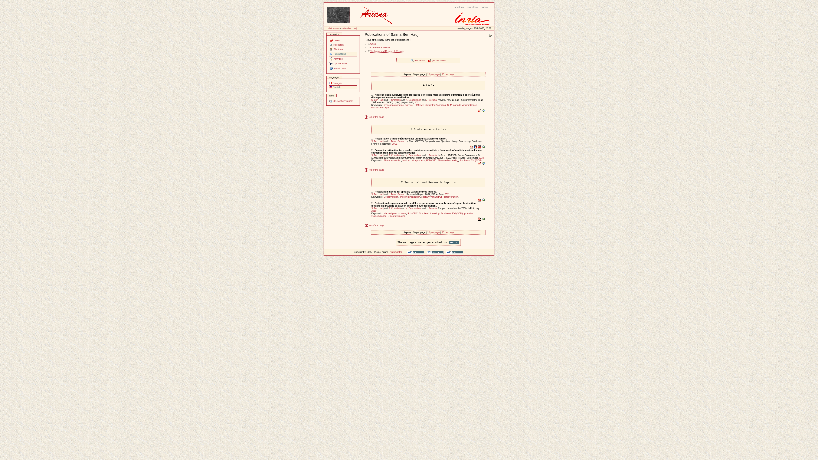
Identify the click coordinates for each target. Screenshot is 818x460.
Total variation (451, 197)
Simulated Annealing (435, 105)
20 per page (433, 74)
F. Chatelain (395, 100)
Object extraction (396, 216)
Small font (459, 7)
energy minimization (410, 197)
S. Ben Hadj (377, 100)
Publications (333, 28)
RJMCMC (419, 105)
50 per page (448, 74)
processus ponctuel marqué (398, 105)
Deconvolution (391, 197)
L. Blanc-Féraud (397, 141)
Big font (484, 7)
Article (373, 44)
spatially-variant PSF (431, 197)
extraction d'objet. (380, 107)
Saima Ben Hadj (349, 28)
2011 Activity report (342, 101)
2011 (417, 102)
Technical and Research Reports (387, 51)
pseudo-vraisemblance (465, 105)
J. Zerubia (431, 100)
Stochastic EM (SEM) (470, 160)
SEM (449, 105)
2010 (481, 158)
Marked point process (413, 160)
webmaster (396, 252)
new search (420, 60)
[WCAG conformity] (415, 252)
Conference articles (380, 47)
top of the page (376, 117)
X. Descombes (413, 100)
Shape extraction (392, 160)
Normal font (472, 7)
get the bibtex (438, 60)
